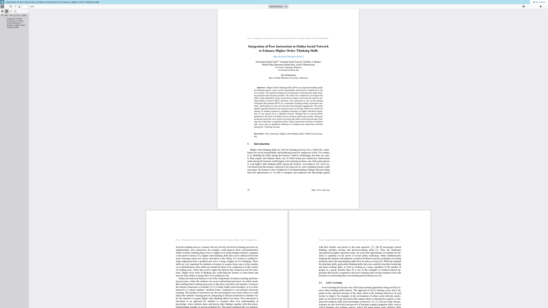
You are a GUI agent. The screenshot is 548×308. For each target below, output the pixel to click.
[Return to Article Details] (2, 2)
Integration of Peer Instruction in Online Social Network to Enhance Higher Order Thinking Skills (52, 2)
